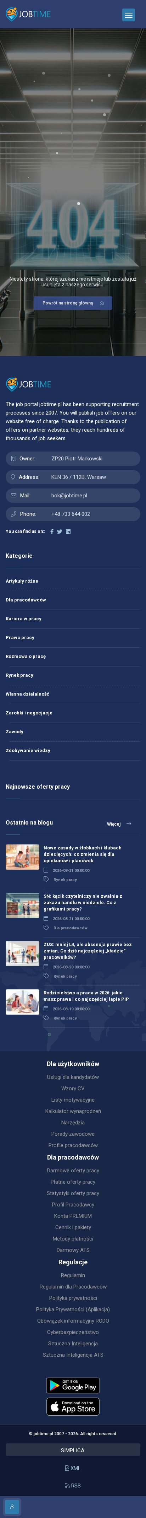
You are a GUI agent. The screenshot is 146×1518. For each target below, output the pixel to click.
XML (75, 1468)
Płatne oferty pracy (73, 1182)
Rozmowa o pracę (26, 656)
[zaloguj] (12, 1507)
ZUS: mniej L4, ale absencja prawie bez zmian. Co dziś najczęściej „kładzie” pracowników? (88, 951)
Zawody (14, 731)
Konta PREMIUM (73, 1216)
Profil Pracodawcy (73, 1204)
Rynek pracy (19, 675)
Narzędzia (73, 1122)
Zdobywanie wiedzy (28, 750)
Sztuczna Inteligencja (73, 1343)
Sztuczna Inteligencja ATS (73, 1355)
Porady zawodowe (73, 1134)
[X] (59, 532)
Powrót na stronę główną (68, 303)
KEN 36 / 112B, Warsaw (78, 477)
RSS (75, 1485)
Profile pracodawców (73, 1145)
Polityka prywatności (73, 1298)
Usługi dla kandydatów (73, 1077)
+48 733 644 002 (70, 514)
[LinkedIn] (68, 532)
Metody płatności (73, 1239)
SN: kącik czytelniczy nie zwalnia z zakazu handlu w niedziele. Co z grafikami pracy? (83, 902)
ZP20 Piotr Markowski (76, 458)
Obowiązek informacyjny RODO (73, 1321)
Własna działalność (27, 694)
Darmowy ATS (73, 1250)
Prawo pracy (20, 637)
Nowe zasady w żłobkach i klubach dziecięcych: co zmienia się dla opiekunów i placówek (83, 854)
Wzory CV (73, 1088)
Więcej (114, 824)
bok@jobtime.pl (69, 495)
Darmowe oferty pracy (73, 1170)
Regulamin (73, 1275)
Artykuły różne (22, 581)
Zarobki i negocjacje (29, 712)
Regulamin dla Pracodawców (73, 1287)
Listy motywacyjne (73, 1100)
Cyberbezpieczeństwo (73, 1332)
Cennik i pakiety (73, 1227)
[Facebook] (52, 532)
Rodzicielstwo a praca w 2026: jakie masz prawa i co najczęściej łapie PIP (86, 996)
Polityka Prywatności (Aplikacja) (73, 1309)
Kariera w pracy (23, 618)
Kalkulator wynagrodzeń (73, 1111)
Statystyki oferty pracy (73, 1193)
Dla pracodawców (26, 600)
